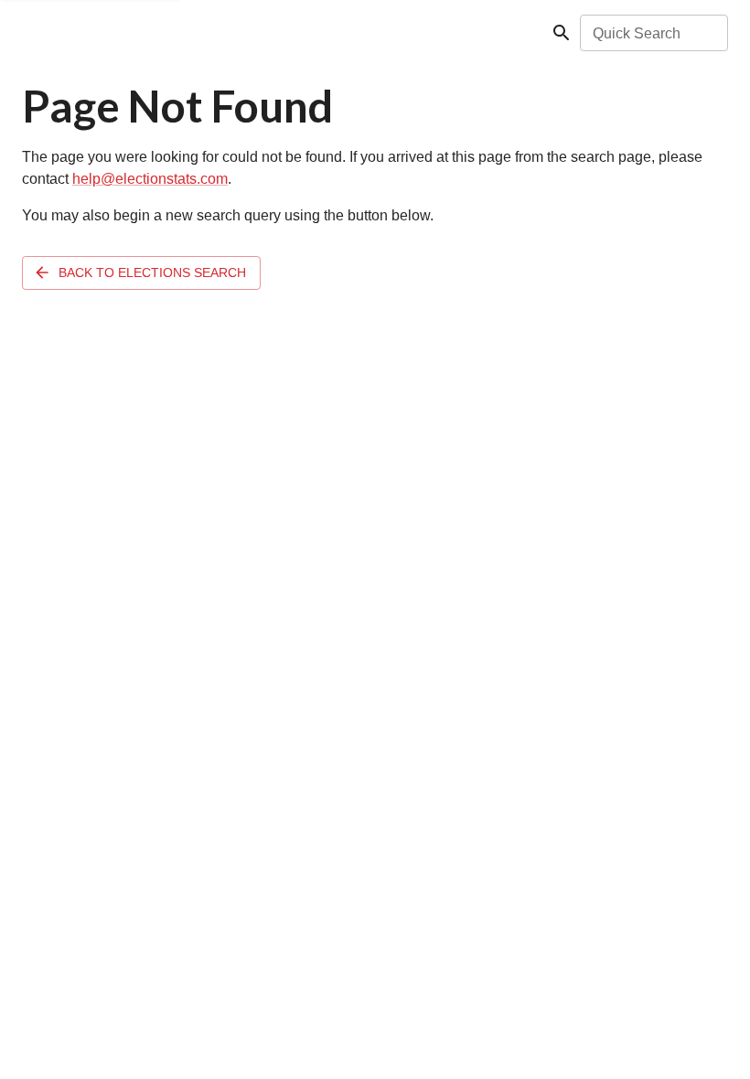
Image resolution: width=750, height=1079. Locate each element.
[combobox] (652, 33)
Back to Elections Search (152, 272)
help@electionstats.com (150, 179)
